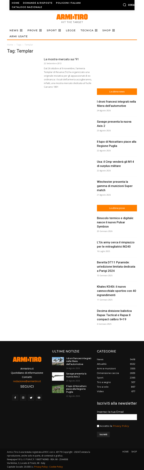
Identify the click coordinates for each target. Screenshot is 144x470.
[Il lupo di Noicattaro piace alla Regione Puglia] (58, 389)
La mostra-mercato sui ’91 (61, 59)
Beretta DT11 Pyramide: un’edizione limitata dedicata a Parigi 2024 (116, 267)
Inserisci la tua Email (110, 411)
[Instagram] (23, 398)
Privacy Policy (121, 425)
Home (10, 44)
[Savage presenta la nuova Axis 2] (58, 376)
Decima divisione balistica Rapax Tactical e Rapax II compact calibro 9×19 (114, 315)
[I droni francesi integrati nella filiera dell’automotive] (58, 361)
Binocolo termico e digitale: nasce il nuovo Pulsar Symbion (115, 222)
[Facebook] (15, 398)
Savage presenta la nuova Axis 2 (76, 375)
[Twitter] (31, 398)
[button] (121, 5)
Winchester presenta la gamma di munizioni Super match (115, 186)
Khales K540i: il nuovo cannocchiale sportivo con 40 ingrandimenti (116, 291)
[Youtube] (39, 398)
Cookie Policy (56, 466)
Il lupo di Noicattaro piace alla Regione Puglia (76, 389)
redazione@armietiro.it (27, 381)
